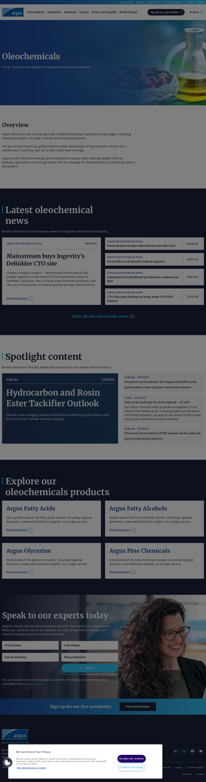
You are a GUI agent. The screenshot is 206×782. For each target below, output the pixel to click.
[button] (7, 762)
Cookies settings (131, 767)
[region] (85, 761)
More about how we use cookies (31, 768)
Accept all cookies (131, 758)
